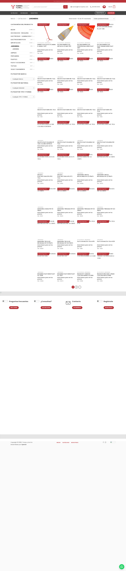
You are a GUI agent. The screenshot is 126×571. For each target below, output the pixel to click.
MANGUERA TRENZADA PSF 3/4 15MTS (106, 209)
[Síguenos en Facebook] (103, 442)
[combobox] (23, 79)
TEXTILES (14, 66)
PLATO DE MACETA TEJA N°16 (85, 241)
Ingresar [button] (111, 13)
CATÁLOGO (14, 13)
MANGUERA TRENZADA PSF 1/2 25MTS (86, 209)
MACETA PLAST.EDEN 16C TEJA (46, 79)
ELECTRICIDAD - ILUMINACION (21, 36)
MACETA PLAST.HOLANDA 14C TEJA (86, 143)
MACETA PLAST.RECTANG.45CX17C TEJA (65, 176)
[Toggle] (34, 30)
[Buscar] (65, 7)
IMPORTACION (15, 43)
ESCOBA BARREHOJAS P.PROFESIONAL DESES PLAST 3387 (85, 46)
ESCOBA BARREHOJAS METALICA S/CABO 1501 (64, 45)
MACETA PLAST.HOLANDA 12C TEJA (66, 143)
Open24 (23, 444)
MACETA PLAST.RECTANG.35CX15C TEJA (45, 176)
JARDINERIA (15, 46)
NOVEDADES (24, 13)
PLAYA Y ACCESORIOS (18, 63)
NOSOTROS (34, 13)
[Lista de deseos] (104, 6)
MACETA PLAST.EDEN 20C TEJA (86, 79)
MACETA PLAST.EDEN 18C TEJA (66, 79)
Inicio (13, 19)
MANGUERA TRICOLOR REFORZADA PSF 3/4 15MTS (65, 242)
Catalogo (22, 19)
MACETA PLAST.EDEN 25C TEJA (46, 110)
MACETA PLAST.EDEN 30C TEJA (66, 110)
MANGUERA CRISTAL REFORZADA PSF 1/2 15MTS (104, 175)
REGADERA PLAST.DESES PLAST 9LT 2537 (66, 274)
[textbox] (22, 79)
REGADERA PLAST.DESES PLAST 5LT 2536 (46, 274)
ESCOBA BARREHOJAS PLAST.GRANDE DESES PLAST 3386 (105, 46)
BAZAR (13, 30)
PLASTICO (14, 59)
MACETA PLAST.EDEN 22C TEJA (106, 79)
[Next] (79, 287)
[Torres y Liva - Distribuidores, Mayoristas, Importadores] (20, 7)
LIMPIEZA (14, 53)
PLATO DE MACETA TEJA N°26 (106, 241)
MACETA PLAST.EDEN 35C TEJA (86, 110)
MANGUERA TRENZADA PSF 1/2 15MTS (66, 209)
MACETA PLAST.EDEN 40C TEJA (104, 110)
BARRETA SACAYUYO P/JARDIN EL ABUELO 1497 (46, 45)
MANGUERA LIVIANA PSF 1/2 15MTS (45, 209)
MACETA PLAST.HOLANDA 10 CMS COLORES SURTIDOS (45, 143)
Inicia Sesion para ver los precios (45, 50)
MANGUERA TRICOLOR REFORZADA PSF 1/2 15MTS (45, 242)
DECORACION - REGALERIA (20, 33)
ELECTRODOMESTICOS (18, 40)
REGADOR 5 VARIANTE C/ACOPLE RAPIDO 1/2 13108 (85, 274)
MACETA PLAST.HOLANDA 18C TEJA (105, 143)
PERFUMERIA (15, 56)
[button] (112, 6)
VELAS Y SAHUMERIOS (18, 69)
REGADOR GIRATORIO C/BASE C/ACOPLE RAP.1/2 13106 (105, 274)
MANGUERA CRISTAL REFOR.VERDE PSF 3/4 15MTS (85, 175)
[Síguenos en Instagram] (105, 442)
